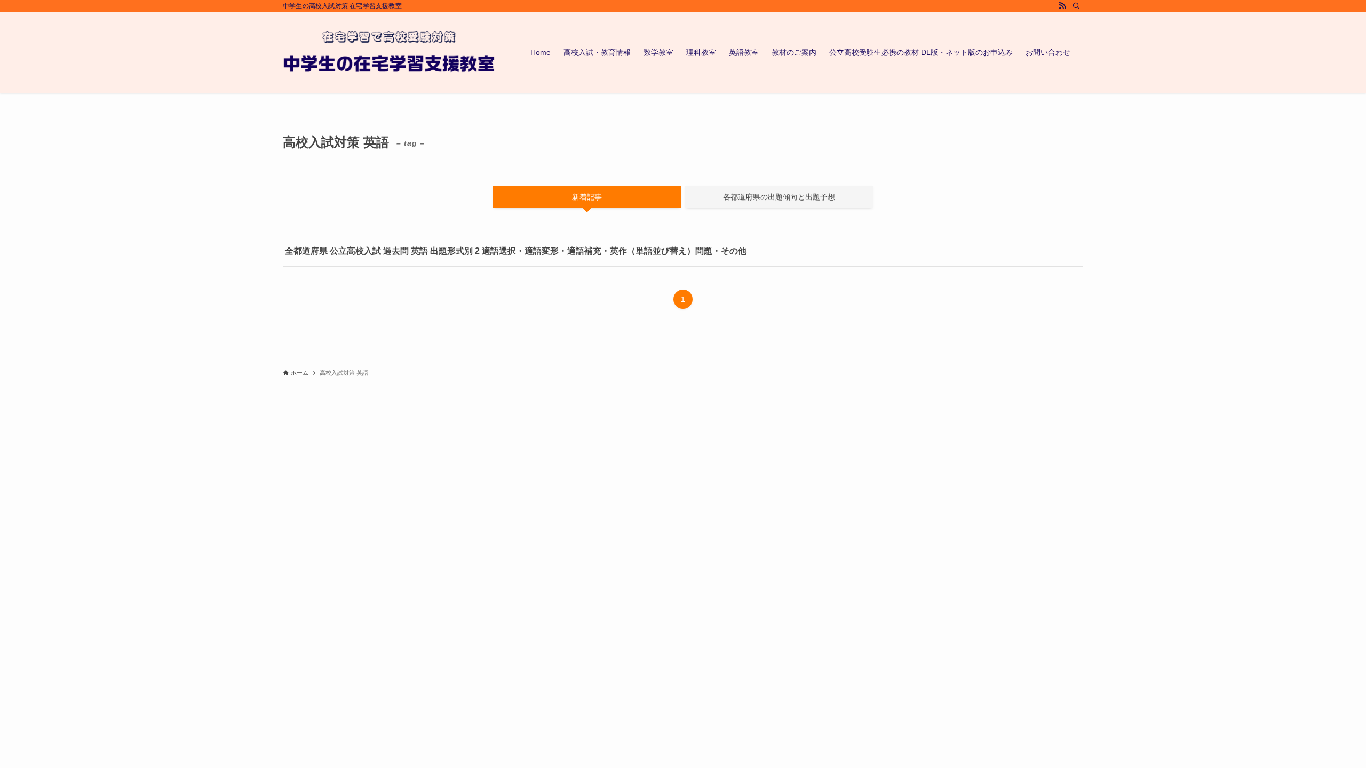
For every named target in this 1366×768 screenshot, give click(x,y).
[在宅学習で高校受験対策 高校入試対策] (389, 52)
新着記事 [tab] (587, 197)
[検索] (1076, 6)
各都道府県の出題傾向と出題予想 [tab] (779, 197)
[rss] (1062, 6)
